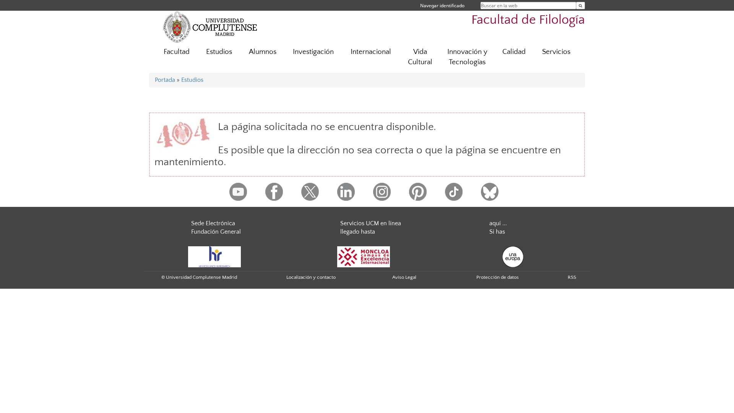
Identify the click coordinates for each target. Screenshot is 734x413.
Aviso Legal (404, 277)
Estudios (219, 52)
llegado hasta (357, 231)
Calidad (514, 52)
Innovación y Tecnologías (467, 57)
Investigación (313, 52)
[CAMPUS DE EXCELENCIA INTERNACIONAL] (363, 256)
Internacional (371, 52)
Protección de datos (497, 277)
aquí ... (498, 223)
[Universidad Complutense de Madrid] (210, 26)
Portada (165, 79)
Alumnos (262, 52)
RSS (572, 277)
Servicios (556, 52)
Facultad (177, 52)
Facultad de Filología (528, 20)
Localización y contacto (311, 277)
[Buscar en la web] (580, 5)
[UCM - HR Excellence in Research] (214, 256)
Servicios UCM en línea (370, 223)
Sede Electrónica (213, 223)
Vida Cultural (420, 57)
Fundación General (216, 231)
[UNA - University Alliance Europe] (512, 256)
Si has (497, 231)
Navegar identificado (442, 5)
